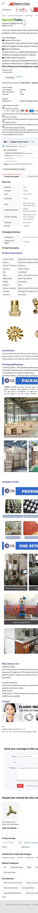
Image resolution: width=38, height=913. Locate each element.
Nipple (29, 867)
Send (20, 786)
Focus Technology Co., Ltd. (27, 904)
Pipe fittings (25, 847)
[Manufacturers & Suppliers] (19, 4)
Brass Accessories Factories (13, 883)
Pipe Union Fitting (9, 872)
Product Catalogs (32, 842)
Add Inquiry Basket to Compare (14, 169)
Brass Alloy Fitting (28, 888)
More (4, 897)
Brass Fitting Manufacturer (13, 893)
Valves (4, 847)
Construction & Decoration (15, 15)
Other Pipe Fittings (16, 867)
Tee (5, 867)
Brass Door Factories (11, 888)
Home (4, 15)
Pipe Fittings (28, 15)
